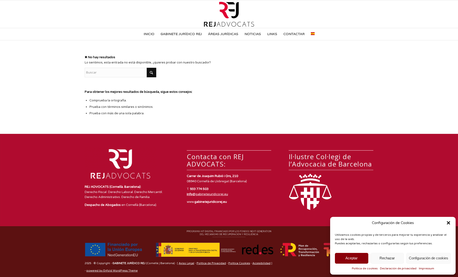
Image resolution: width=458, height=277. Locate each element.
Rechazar (387, 258)
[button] (448, 222)
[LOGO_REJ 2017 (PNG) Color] (229, 14)
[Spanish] (313, 34)
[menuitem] (149, 34)
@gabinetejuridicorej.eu (207, 194)
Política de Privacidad (211, 263)
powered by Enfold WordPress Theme (112, 270)
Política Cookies (239, 263)
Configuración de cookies (428, 258)
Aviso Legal (186, 263)
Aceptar (351, 258)
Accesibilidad (261, 263)
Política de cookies (365, 268)
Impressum (426, 268)
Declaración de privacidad (398, 268)
